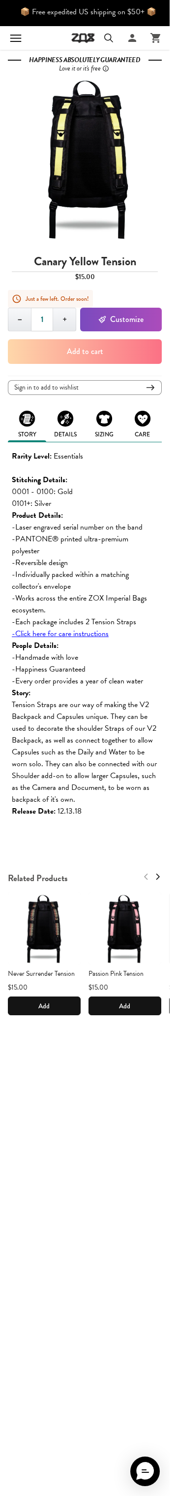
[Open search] (109, 38)
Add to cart (85, 351)
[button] (145, 1471)
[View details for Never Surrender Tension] (44, 928)
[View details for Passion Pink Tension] (124, 928)
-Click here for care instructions (60, 634)
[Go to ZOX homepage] (83, 38)
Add (44, 1006)
